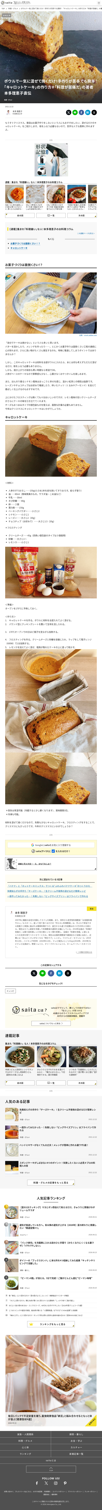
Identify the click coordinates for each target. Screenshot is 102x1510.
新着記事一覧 (76, 1453)
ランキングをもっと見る (53, 1324)
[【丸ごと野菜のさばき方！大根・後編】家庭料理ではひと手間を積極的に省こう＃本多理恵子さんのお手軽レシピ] (56, 194)
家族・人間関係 (25, 1434)
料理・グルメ (13, 8)
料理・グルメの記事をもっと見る (51, 1182)
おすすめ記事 (37, 1491)
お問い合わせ (8, 1491)
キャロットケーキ (18, 248)
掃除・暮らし (76, 1434)
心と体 (25, 1447)
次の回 (81, 215)
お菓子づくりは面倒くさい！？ (25, 243)
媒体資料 (54, 1494)
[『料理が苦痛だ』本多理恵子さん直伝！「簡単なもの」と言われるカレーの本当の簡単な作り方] (76, 194)
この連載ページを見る (85, 233)
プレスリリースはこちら (23, 1491)
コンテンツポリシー (58, 1491)
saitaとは (51, 1460)
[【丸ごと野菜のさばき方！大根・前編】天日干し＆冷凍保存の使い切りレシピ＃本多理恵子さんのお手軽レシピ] (35, 194)
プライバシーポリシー (75, 1491)
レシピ (11, 991)
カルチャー (76, 1447)
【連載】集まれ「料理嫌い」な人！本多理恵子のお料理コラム (41, 229)
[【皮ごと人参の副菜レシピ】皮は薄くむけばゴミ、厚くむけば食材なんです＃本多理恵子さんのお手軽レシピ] (14, 194)
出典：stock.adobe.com (88, 335)
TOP (3, 8)
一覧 (52, 215)
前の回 (20, 215)
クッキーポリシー (90, 1491)
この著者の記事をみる (85, 952)
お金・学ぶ (76, 1440)
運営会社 (46, 1494)
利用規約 (47, 1491)
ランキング (25, 1453)
